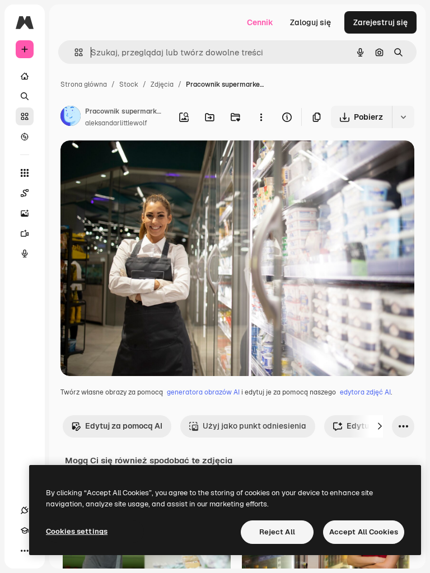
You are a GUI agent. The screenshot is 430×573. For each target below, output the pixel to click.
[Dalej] (380, 426)
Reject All (277, 532)
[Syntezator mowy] (25, 253)
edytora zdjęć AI (365, 392)
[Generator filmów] (25, 233)
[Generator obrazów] (25, 213)
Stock (128, 84)
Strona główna (83, 84)
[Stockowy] (25, 116)
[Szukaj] (25, 96)
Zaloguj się (310, 22)
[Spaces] (25, 193)
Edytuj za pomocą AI (123, 426)
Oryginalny (137, 162)
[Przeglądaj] (25, 136)
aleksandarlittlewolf (116, 123)
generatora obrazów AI (203, 392)
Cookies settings (77, 531)
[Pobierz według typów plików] (403, 117)
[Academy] (25, 530)
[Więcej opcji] (261, 117)
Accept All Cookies (363, 532)
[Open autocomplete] (74, 52)
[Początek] (25, 76)
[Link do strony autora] (70, 117)
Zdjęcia (162, 84)
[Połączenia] (25, 510)
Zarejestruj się (380, 22)
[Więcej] (25, 551)
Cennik (260, 22)
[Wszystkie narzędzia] (25, 173)
